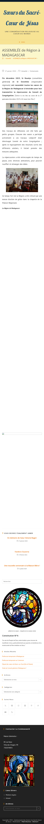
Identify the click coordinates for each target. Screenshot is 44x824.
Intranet (8, 798)
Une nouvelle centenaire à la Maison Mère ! (22, 565)
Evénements (34, 71)
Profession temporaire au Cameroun (13, 660)
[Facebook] (12, 706)
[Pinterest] (31, 706)
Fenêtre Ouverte (22, 552)
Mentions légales (11, 795)
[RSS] (12, 712)
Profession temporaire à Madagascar (13, 656)
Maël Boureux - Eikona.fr (30, 822)
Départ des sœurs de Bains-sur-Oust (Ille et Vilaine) (17, 664)
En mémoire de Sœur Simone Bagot (22, 538)
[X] (5, 706)
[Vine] (38, 706)
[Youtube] (5, 712)
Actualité (24, 71)
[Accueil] (3, 58)
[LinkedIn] (25, 706)
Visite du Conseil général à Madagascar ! (14, 668)
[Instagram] (18, 706)
